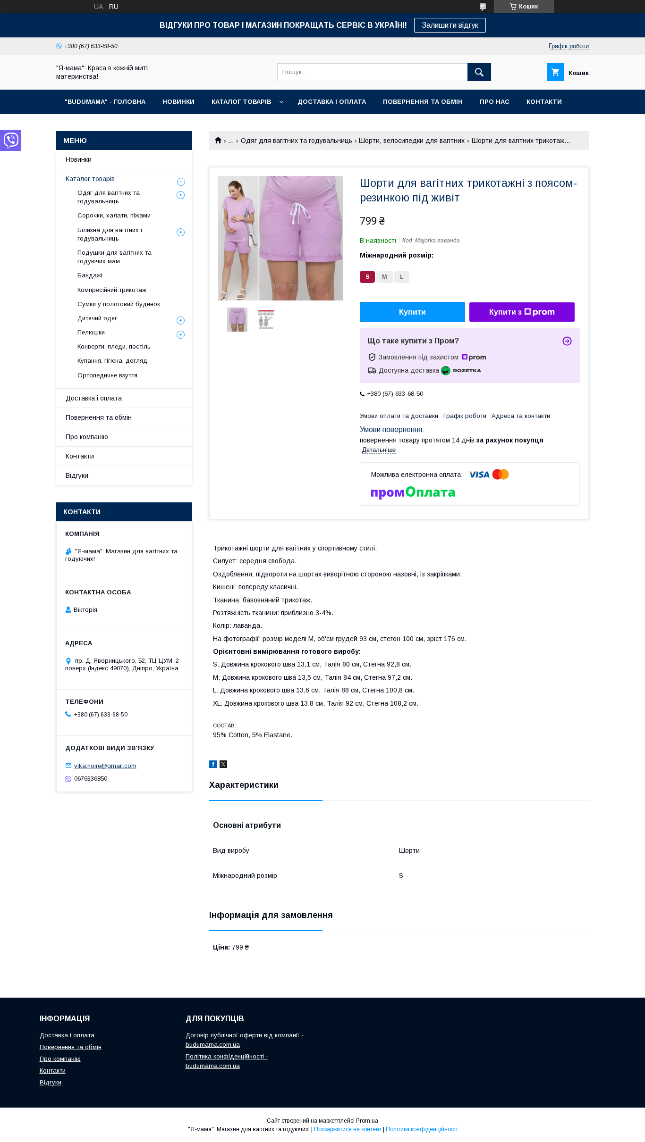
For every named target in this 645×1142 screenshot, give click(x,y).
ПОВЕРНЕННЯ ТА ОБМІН (423, 101)
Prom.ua (367, 1120)
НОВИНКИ (178, 101)
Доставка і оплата (94, 398)
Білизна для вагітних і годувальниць (109, 234)
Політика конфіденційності (422, 1129)
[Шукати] (479, 72)
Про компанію (87, 437)
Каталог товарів (90, 179)
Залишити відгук (450, 25)
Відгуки (77, 475)
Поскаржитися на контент (348, 1129)
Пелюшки (91, 332)
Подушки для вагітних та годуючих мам (114, 257)
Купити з (505, 312)
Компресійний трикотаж (111, 289)
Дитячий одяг (97, 318)
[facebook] (213, 765)
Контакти (80, 456)
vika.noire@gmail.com (105, 765)
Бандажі (89, 275)
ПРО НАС (494, 101)
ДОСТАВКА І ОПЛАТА (331, 101)
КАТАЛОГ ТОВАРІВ (241, 101)
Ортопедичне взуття (107, 375)
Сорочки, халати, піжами (114, 215)
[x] (223, 765)
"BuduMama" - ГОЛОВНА (105, 101)
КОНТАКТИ (544, 101)
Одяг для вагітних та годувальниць (296, 140)
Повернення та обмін (99, 417)
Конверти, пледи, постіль (114, 346)
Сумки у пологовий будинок (118, 304)
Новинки (79, 159)
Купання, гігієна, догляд (112, 360)
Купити (412, 312)
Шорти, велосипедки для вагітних (412, 140)
